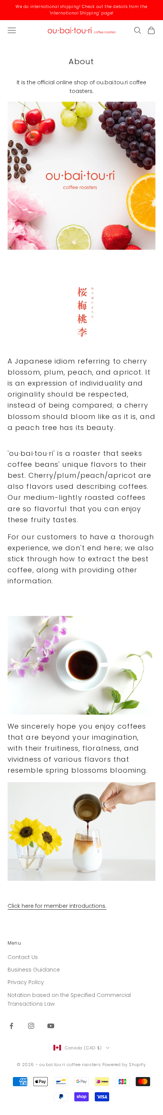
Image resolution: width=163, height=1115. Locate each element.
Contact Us (23, 957)
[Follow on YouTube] (51, 1026)
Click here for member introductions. (57, 906)
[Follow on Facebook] (11, 1026)
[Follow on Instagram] (31, 1026)
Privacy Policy (26, 982)
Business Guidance (34, 969)
